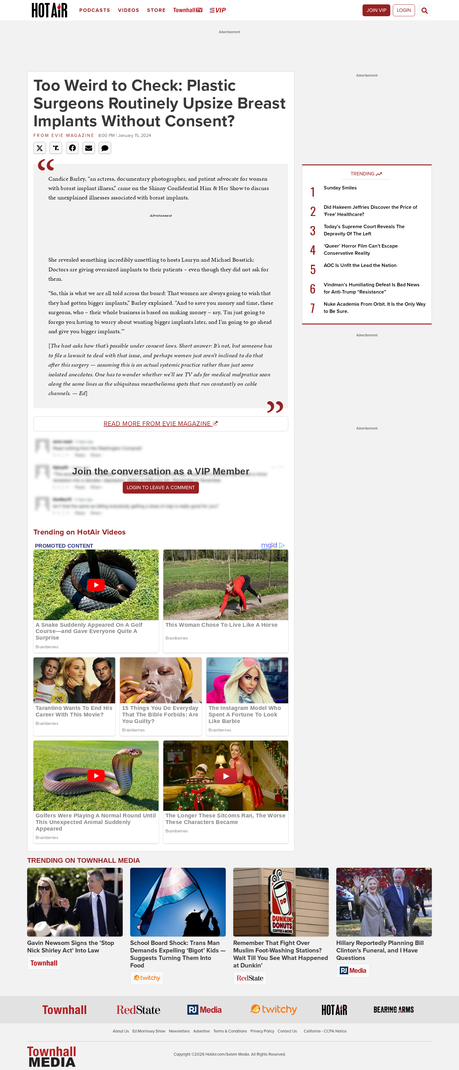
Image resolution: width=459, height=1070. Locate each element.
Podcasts (95, 10)
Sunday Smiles (340, 188)
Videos (129, 10)
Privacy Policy (262, 1031)
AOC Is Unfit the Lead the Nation (360, 265)
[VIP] (218, 10)
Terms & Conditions (230, 1031)
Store (156, 10)
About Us (121, 1031)
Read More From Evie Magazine (158, 424)
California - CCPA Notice (325, 1031)
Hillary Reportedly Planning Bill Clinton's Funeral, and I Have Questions (380, 950)
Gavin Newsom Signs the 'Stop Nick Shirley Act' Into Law (70, 946)
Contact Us (287, 1031)
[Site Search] (424, 10)
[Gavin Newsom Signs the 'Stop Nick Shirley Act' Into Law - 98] (75, 902)
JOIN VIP (376, 10)
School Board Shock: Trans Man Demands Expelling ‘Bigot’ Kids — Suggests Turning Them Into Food (178, 954)
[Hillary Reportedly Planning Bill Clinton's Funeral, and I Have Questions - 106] (384, 902)
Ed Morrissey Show (148, 1031)
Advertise (201, 1031)
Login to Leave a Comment (161, 488)
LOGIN (404, 10)
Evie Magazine (65, 135)
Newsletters (179, 1031)
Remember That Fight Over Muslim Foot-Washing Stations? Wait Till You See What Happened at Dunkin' (280, 954)
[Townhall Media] (51, 1056)
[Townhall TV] (189, 10)
